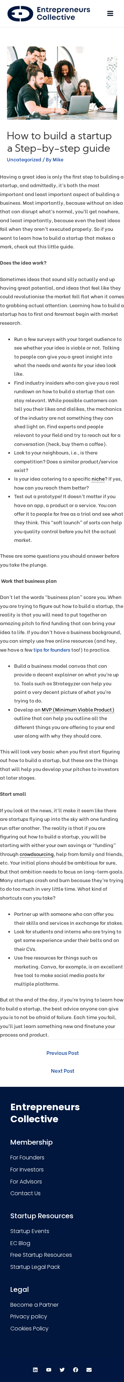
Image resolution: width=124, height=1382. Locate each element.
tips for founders (51, 649)
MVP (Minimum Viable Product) (78, 709)
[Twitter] (62, 1370)
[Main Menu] (110, 14)
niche (98, 478)
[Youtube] (48, 1370)
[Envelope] (89, 1370)
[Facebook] (75, 1370)
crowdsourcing (37, 853)
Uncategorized (24, 159)
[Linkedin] (35, 1370)
